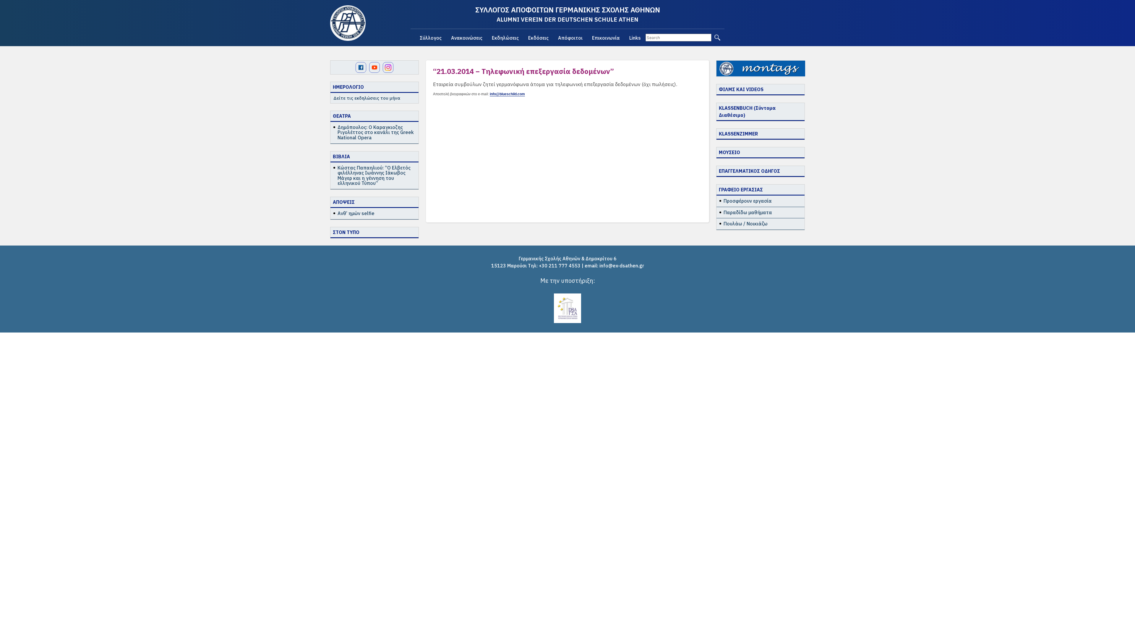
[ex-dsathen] (348, 23)
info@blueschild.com (507, 94)
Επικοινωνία (606, 38)
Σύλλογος (431, 38)
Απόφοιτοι (570, 38)
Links (635, 38)
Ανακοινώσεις (466, 38)
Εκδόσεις (538, 38)
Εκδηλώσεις (505, 38)
